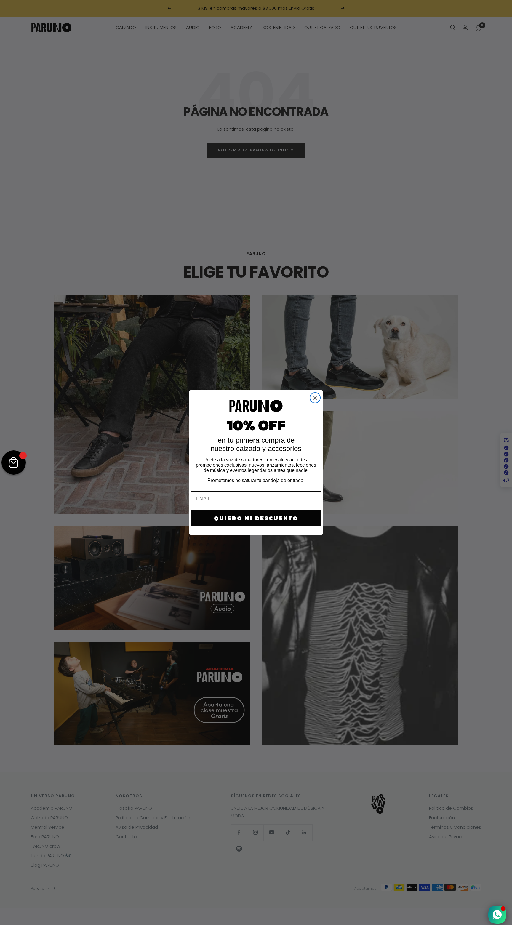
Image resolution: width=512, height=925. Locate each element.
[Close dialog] (315, 398)
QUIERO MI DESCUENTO (256, 518)
